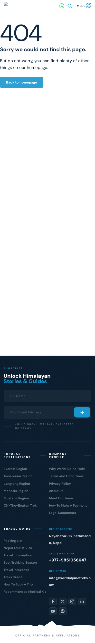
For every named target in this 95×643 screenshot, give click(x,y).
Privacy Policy (60, 484)
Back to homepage (21, 82)
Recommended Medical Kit (25, 592)
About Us (56, 491)
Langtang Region (17, 484)
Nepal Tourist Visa (18, 548)
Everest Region (15, 469)
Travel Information (18, 555)
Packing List (13, 541)
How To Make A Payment (68, 505)
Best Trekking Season (20, 562)
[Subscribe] (82, 412)
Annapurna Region (18, 476)
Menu (81, 6)
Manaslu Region (16, 491)
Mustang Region (16, 498)
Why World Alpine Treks (67, 469)
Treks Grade (13, 577)
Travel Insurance (16, 570)
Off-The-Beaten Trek (20, 505)
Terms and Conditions (66, 476)
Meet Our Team (61, 498)
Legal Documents (62, 513)
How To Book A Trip (18, 584)
